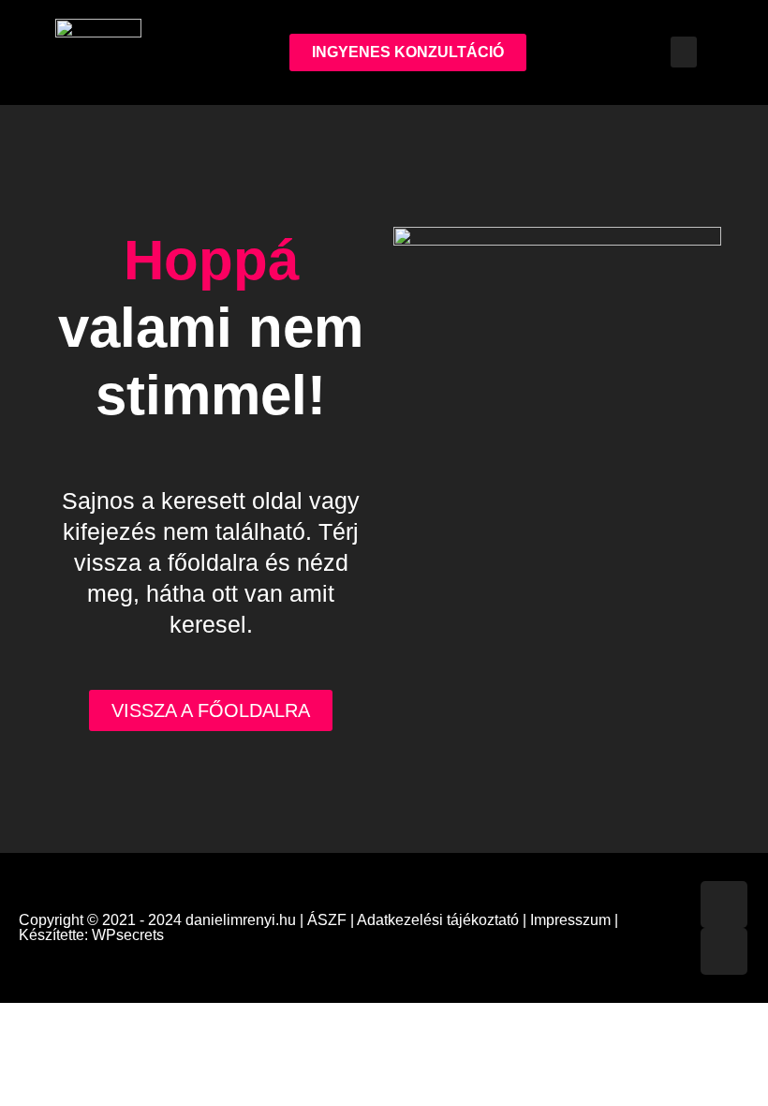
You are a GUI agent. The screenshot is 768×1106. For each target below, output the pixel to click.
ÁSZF (327, 920)
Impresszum (570, 920)
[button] (684, 52)
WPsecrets (128, 935)
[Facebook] (724, 904)
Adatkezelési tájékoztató (438, 920)
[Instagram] (724, 951)
